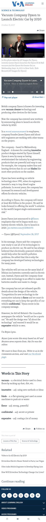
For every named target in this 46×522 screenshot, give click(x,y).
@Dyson (35, 219)
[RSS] (26, 495)
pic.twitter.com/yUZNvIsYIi (20, 228)
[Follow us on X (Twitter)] (9, 495)
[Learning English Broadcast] (28, 519)
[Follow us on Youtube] (15, 495)
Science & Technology (13, 11)
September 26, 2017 (29, 234)
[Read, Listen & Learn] (7, 519)
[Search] (39, 519)
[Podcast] (32, 495)
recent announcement (16, 132)
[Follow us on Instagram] (21, 495)
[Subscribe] (38, 495)
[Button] (41, 30)
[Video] (17, 519)
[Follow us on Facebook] (3, 495)
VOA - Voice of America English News (22, 84)
